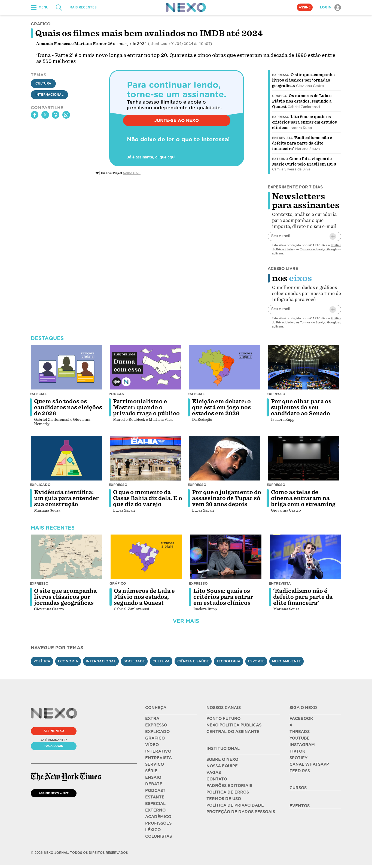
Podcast (117, 394)
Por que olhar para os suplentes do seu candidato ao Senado (301, 407)
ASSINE (305, 7)
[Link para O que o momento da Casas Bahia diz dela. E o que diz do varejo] (145, 458)
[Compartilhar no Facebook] (34, 115)
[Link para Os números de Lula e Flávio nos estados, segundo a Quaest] (146, 556)
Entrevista (282, 138)
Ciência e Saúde (193, 661)
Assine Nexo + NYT (54, 793)
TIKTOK (297, 751)
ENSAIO (153, 777)
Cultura (43, 84)
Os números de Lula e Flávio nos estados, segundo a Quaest (302, 101)
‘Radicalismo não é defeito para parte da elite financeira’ (302, 143)
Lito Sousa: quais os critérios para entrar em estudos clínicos (304, 122)
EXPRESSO (156, 725)
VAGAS (213, 772)
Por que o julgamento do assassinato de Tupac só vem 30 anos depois (226, 498)
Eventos (299, 806)
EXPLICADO (157, 731)
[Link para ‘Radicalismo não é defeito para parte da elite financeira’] (305, 556)
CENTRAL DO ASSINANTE (233, 731)
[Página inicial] (186, 7)
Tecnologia (228, 661)
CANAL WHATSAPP (309, 764)
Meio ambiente (286, 661)
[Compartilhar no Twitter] (45, 115)
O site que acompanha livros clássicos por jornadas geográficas (303, 80)
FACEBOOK (301, 718)
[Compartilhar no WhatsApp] (66, 115)
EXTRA (152, 718)
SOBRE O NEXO (222, 759)
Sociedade (134, 661)
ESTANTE (154, 797)
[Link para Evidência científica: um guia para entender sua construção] (66, 458)
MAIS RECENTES (82, 7)
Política (41, 661)
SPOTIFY (298, 758)
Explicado (40, 485)
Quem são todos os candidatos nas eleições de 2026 (68, 407)
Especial (38, 394)
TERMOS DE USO (223, 799)
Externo (280, 159)
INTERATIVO (158, 751)
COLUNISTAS (158, 836)
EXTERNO (155, 810)
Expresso (280, 75)
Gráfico (280, 96)
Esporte (256, 661)
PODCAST (155, 790)
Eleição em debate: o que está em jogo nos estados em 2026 (221, 407)
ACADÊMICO (158, 817)
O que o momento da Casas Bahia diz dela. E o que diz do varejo (147, 498)
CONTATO (216, 779)
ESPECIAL (155, 803)
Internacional (49, 95)
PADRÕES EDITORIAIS (229, 785)
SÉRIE (151, 771)
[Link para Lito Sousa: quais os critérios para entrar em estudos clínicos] (225, 556)
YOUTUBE (299, 738)
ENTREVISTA (158, 758)
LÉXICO (153, 830)
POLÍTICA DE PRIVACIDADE (235, 805)
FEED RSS (299, 771)
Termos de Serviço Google (318, 249)
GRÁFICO (155, 738)
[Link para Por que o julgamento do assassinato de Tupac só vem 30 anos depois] (224, 458)
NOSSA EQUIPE (222, 766)
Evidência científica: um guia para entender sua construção (66, 498)
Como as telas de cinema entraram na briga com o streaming (303, 498)
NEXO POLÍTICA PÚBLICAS (233, 725)
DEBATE (153, 784)
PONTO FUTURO (223, 718)
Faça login (53, 745)
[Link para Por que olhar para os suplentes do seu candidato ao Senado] (303, 367)
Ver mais (186, 621)
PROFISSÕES (158, 823)
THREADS (299, 731)
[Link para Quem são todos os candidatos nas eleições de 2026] (66, 367)
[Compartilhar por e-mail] (55, 115)
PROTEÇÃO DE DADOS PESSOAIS (240, 812)
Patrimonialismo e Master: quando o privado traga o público (146, 407)
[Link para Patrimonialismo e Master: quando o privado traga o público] (145, 367)
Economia (68, 661)
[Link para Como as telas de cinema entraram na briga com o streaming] (303, 458)
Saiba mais (132, 173)
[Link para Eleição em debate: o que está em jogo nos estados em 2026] (224, 367)
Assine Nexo (54, 730)
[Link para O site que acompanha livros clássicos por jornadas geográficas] (66, 556)
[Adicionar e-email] (333, 236)
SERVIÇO (154, 764)
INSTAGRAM (302, 745)
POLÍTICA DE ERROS (227, 792)
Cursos (298, 788)
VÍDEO (152, 745)
